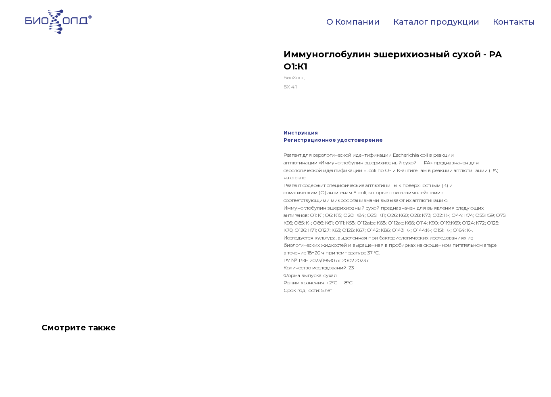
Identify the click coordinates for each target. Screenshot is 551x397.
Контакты (514, 22)
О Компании (353, 22)
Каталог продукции (436, 22)
